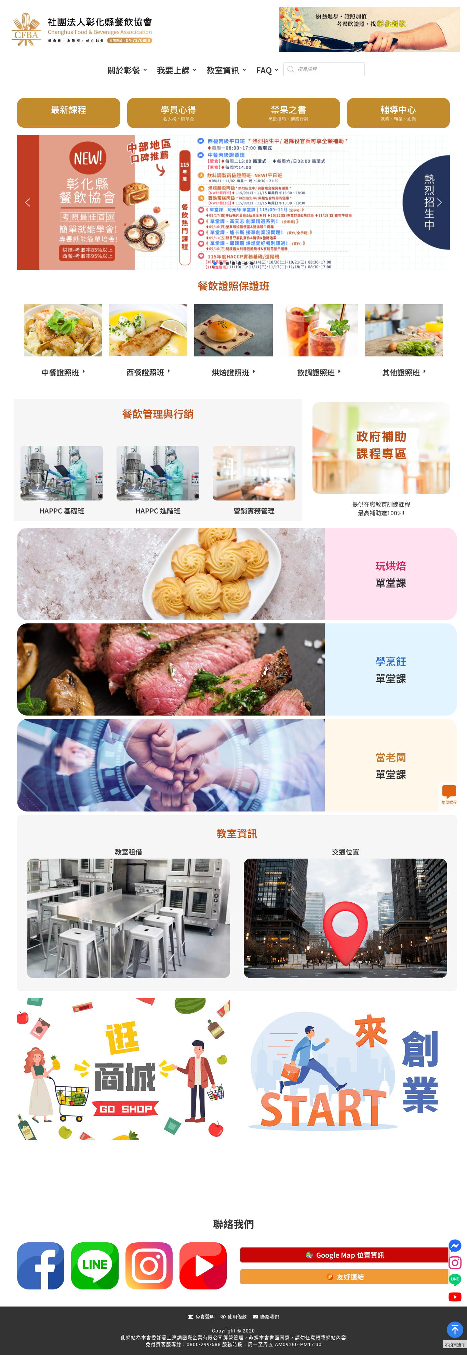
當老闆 (390, 756)
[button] (127, 69)
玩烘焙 (390, 565)
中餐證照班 (60, 372)
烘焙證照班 (230, 372)
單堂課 (390, 582)
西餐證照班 (145, 371)
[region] (233, 202)
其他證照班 (401, 372)
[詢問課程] (449, 792)
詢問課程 (449, 803)
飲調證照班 (316, 372)
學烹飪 (390, 660)
